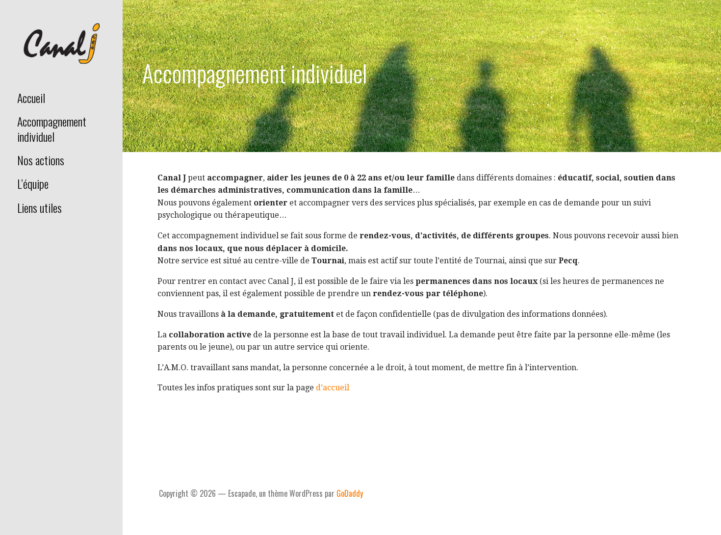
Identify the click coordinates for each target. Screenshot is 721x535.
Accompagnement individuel (51, 128)
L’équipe (33, 183)
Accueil (31, 97)
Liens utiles (39, 207)
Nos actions (40, 160)
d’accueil (332, 387)
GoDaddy (349, 493)
